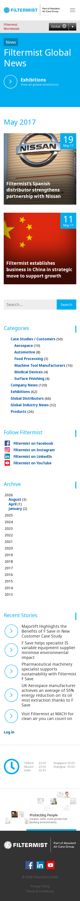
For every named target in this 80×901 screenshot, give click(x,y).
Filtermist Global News (37, 57)
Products (22, 411)
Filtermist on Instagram (34, 450)
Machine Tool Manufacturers (43, 365)
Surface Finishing (31, 378)
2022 (9, 535)
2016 (9, 574)
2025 (9, 515)
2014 (9, 588)
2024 (9, 522)
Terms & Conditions (40, 891)
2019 (9, 555)
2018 (9, 561)
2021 (9, 541)
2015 (9, 581)
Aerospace (27, 345)
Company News (29, 385)
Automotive (27, 352)
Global (56, 26)
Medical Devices (31, 372)
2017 (9, 568)
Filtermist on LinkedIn (32, 456)
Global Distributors (31, 398)
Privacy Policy (40, 886)
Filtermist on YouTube (32, 463)
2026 (16, 502)
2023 (9, 528)
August (15, 499)
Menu (72, 10)
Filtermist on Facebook (33, 443)
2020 (9, 548)
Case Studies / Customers (37, 339)
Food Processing (31, 358)
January (15, 508)
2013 (9, 594)
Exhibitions (24, 391)
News (11, 42)
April (13, 504)
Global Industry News (33, 405)
